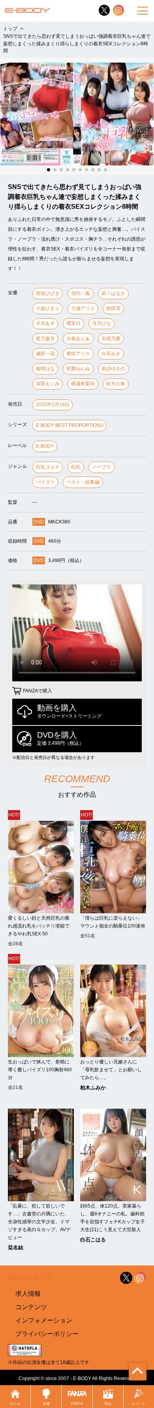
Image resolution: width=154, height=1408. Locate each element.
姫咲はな (45, 368)
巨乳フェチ (48, 467)
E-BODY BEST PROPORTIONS (69, 425)
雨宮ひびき (48, 293)
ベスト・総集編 (83, 482)
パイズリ (45, 482)
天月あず (45, 323)
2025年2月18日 (52, 404)
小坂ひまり (48, 308)
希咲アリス (78, 353)
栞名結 (15, 1247)
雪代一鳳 (80, 293)
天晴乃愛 (110, 338)
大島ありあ (78, 338)
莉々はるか (113, 293)
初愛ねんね (78, 368)
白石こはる (93, 1239)
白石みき (110, 353)
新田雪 (113, 308)
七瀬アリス (83, 308)
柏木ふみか (93, 1087)
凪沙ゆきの (113, 368)
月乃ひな (101, 323)
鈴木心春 (115, 383)
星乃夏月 (45, 338)
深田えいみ (48, 383)
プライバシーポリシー (47, 1333)
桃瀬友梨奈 (83, 383)
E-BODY (45, 446)
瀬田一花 (45, 353)
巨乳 (76, 467)
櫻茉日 (73, 323)
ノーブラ (101, 467)
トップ (10, 28)
